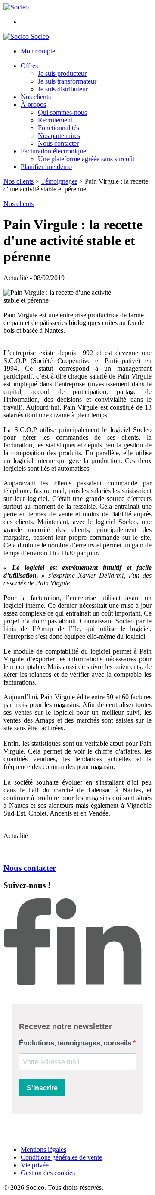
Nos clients (36, 96)
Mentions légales (43, 1149)
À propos (33, 104)
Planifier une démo (46, 166)
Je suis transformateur (67, 81)
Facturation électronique (53, 151)
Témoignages (59, 181)
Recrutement (55, 120)
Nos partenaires (59, 135)
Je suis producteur (62, 73)
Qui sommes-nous (62, 112)
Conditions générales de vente (61, 1157)
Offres (29, 65)
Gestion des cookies (48, 1172)
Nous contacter (58, 143)
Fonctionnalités (58, 127)
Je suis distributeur (63, 89)
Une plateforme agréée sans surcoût (86, 159)
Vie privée (35, 1165)
